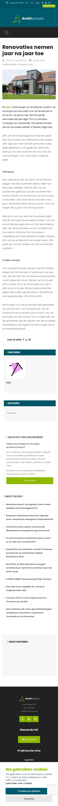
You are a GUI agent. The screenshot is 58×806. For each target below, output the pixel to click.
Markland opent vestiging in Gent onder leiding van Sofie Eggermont (28, 506)
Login (37, 3)
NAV (8, 107)
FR (31, 3)
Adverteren (49, 6)
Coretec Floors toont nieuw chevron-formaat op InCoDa (26, 599)
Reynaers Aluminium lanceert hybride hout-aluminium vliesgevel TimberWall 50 (29, 517)
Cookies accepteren (29, 791)
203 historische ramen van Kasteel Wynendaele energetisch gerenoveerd (27, 528)
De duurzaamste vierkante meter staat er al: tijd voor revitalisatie (28, 540)
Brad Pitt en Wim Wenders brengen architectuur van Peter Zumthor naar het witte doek (29, 568)
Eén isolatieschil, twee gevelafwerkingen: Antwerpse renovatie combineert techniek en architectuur (29, 613)
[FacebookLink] (43, 3)
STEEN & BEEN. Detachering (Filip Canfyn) (28, 579)
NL (27, 3)
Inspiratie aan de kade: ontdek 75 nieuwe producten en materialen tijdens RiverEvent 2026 (29, 553)
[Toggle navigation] (6, 32)
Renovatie (11, 413)
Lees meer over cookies (19, 783)
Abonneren (29, 480)
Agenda (29, 759)
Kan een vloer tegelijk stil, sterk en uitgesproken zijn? (25, 588)
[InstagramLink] (50, 3)
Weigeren (29, 798)
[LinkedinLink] (46, 3)
